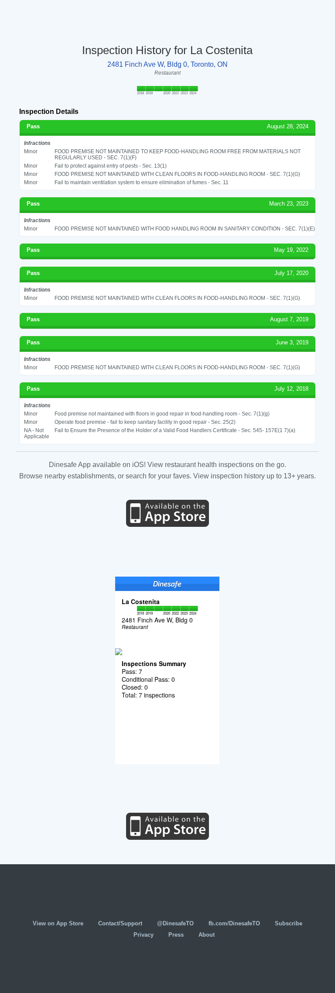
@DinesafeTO (175, 923)
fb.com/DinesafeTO (234, 923)
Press (176, 934)
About (206, 934)
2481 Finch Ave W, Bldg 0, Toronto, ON (167, 64)
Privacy (143, 934)
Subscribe (288, 923)
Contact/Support (120, 923)
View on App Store (58, 923)
